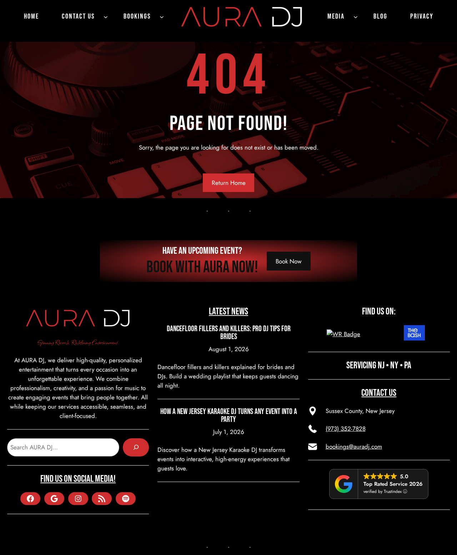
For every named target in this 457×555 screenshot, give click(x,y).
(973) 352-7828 (346, 428)
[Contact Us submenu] (106, 16)
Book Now (289, 261)
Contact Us (378, 393)
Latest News (228, 311)
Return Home (229, 182)
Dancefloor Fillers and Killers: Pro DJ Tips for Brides (229, 333)
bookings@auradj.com (354, 446)
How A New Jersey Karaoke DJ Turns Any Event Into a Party (228, 416)
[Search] (136, 447)
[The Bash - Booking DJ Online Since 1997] (414, 334)
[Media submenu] (355, 16)
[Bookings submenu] (162, 16)
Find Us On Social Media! (78, 479)
